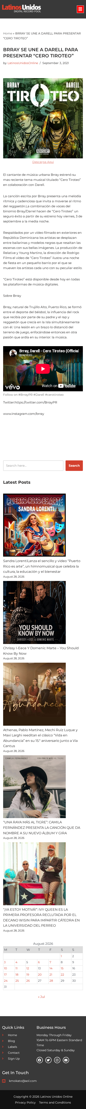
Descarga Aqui (43, 162)
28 (51, 980)
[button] (80, 9)
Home (7, 33)
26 (28, 980)
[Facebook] (40, 1060)
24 (6, 980)
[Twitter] (48, 1060)
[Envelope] (66, 1060)
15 (62, 968)
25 (17, 980)
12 (27, 968)
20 (40, 974)
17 (5, 974)
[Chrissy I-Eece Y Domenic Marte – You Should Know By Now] (34, 613)
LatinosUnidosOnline (23, 63)
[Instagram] (57, 1060)
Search (74, 466)
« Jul (41, 997)
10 (5, 968)
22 (62, 974)
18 (16, 974)
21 (50, 974)
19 (27, 974)
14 (50, 968)
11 (16, 968)
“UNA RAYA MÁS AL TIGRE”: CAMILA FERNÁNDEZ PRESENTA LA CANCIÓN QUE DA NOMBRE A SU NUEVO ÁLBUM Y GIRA (41, 827)
